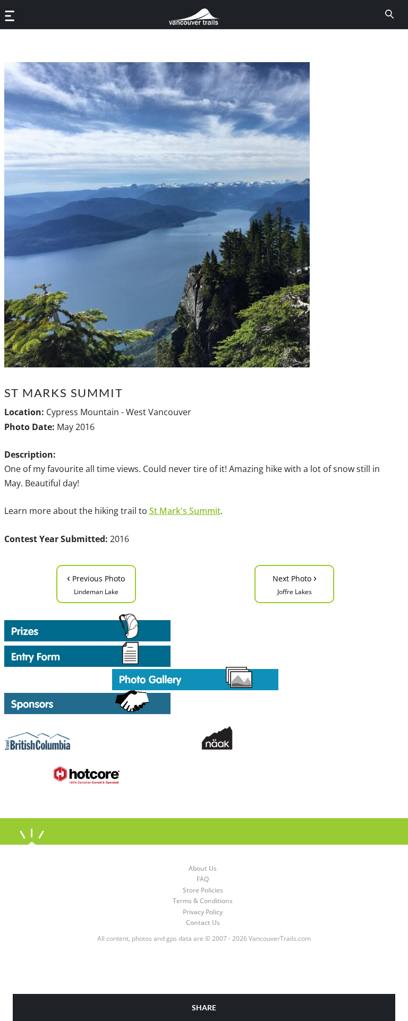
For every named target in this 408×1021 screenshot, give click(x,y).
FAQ (203, 878)
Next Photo (295, 583)
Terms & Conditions (203, 900)
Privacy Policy (203, 911)
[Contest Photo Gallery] (195, 677)
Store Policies (203, 890)
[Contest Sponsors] (195, 702)
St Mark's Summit (184, 511)
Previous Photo (96, 583)
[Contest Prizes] (195, 627)
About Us (203, 868)
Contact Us (203, 922)
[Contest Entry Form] (195, 654)
